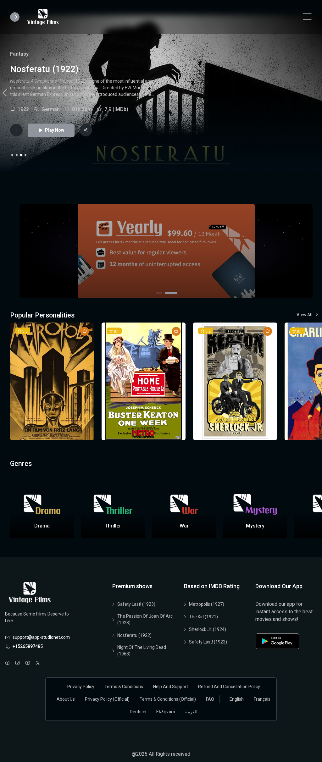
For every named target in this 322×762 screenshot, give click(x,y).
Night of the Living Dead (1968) (141, 650)
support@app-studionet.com (41, 637)
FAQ (210, 699)
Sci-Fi (16, 54)
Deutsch (138, 711)
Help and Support (170, 686)
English (237, 699)
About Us (66, 699)
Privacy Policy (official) (107, 699)
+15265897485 (28, 646)
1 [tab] (12, 155)
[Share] (86, 130)
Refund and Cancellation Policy (229, 686)
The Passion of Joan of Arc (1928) (145, 619)
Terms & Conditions (123, 686)
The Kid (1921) (203, 616)
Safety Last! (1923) (136, 604)
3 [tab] (21, 155)
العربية (191, 711)
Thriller (42, 54)
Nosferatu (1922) (134, 635)
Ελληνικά (165, 711)
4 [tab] (25, 155)
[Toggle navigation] (307, 17)
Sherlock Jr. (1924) (207, 629)
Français (262, 699)
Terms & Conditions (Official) (168, 699)
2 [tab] (17, 155)
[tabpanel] (161, 93)
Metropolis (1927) (206, 604)
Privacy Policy (80, 686)
